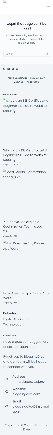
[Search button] (47, 53)
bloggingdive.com (26, 394)
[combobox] (24, 54)
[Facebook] (4, 69)
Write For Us (33, 82)
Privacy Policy (37, 78)
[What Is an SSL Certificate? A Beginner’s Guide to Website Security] (26, 121)
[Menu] (48, 7)
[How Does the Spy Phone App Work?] (26, 264)
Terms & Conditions (17, 78)
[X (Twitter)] (8, 69)
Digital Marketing (16, 319)
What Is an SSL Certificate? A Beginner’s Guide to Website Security (25, 155)
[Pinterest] (17, 69)
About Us (18, 82)
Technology (12, 324)
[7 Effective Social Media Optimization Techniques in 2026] (26, 193)
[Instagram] (13, 69)
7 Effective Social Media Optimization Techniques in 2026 (24, 226)
